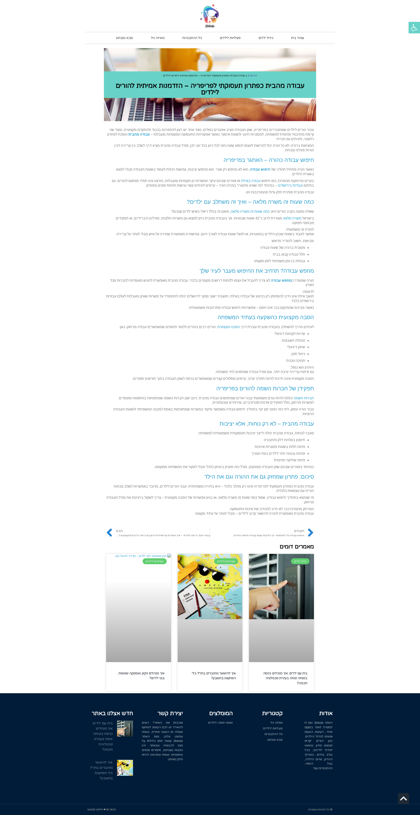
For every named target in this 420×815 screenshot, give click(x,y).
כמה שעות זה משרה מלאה (250, 211)
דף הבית (252, 75)
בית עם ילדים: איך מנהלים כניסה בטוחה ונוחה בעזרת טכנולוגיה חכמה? (285, 678)
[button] (414, 27)
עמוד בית (297, 38)
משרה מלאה (292, 218)
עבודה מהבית (139, 134)
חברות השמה (304, 398)
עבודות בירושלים (290, 185)
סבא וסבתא (124, 38)
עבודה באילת (251, 181)
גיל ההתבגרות (192, 38)
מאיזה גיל (157, 38)
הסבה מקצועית (228, 327)
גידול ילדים (266, 38)
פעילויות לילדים (230, 38)
